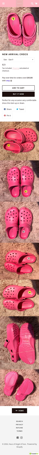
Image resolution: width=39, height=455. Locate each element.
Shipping (15, 68)
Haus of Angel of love (17, 444)
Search (19, 421)
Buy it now (18, 94)
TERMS (19, 431)
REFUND (19, 428)
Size (5, 59)
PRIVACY (19, 425)
